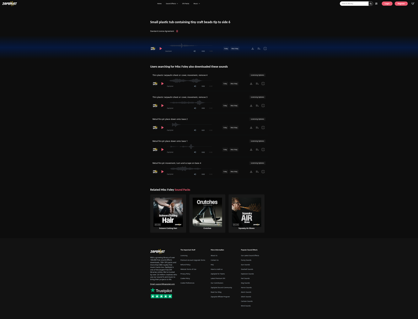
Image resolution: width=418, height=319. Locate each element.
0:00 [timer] (211, 51)
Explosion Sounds (247, 274)
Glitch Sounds (246, 297)
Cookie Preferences (187, 283)
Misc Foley (235, 49)
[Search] (371, 4)
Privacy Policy (185, 274)
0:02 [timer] (203, 51)
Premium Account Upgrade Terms (192, 260)
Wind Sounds (246, 306)
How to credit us (217, 269)
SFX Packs (185, 4)
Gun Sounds (245, 265)
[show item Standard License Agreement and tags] (265, 48)
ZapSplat (168, 51)
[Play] (161, 48)
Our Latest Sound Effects (250, 255)
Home (159, 4)
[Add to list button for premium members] (258, 48)
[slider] (189, 45)
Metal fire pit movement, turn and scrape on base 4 (177, 163)
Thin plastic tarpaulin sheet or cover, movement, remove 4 (180, 75)
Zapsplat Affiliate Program (220, 297)
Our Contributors (217, 283)
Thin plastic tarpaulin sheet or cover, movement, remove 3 (180, 97)
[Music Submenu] (200, 4)
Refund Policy (185, 265)
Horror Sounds (246, 287)
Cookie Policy (185, 278)
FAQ (212, 265)
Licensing (183, 255)
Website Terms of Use (188, 269)
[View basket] (413, 4)
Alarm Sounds (246, 292)
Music (196, 4)
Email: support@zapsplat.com (162, 284)
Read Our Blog (216, 292)
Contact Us (215, 260)
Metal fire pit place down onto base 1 (170, 141)
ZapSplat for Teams (218, 274)
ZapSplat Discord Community (221, 287)
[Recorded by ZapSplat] (153, 48)
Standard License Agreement (162, 31)
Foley (226, 49)
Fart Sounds (245, 278)
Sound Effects (171, 4)
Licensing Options (257, 75)
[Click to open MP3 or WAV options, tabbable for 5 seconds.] (252, 48)
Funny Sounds (246, 260)
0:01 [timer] (203, 130)
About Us (214, 255)
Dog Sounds (245, 283)
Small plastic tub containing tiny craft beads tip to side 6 (190, 22)
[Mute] (194, 51)
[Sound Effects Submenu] (178, 4)
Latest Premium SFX (218, 278)
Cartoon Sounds (247, 301)
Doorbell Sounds (247, 269)
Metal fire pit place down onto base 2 (170, 119)
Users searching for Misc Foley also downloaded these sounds (189, 66)
